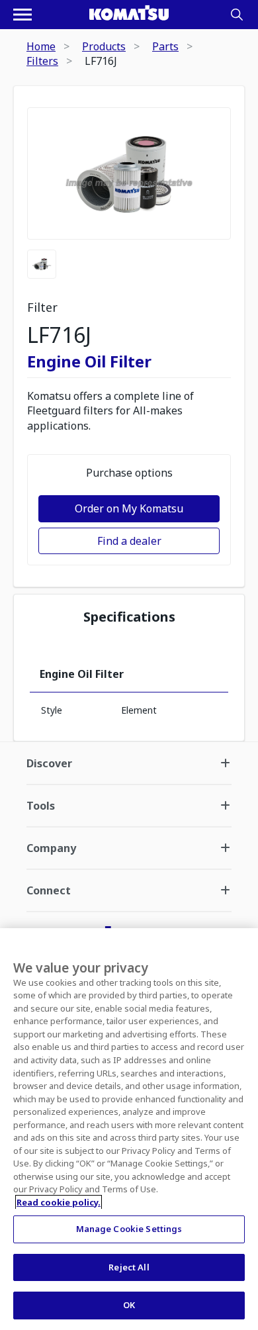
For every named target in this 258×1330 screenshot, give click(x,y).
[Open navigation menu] (22, 14)
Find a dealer (129, 541)
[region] (129, 1129)
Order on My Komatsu (129, 508)
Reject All (128, 1267)
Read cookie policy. (59, 1202)
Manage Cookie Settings (129, 1229)
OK (129, 1305)
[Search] (237, 15)
